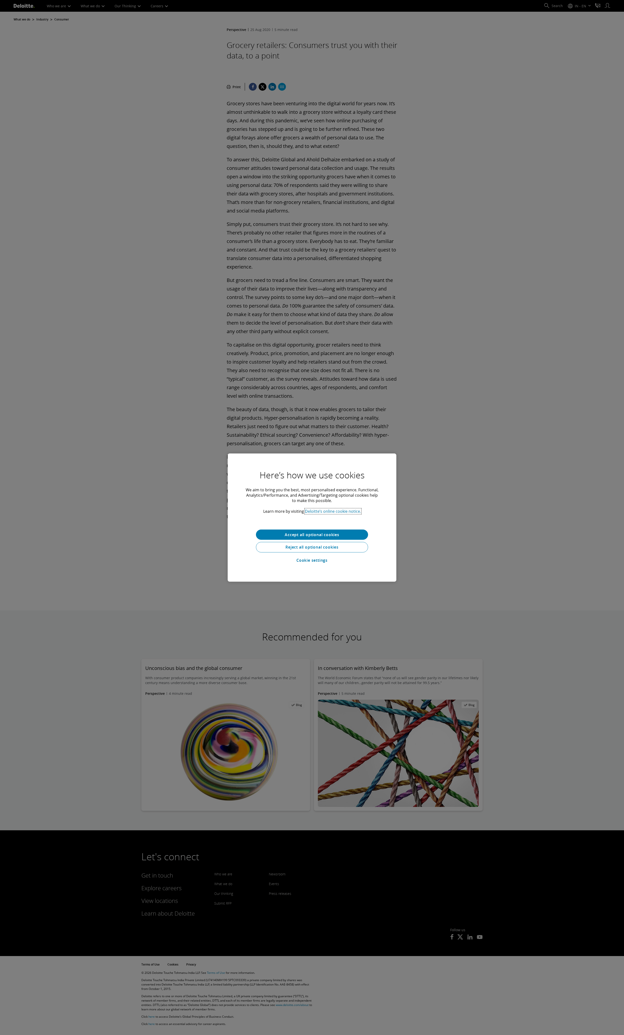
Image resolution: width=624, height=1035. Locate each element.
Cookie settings (312, 560)
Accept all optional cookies (312, 534)
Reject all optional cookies (312, 547)
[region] (312, 517)
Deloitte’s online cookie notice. (333, 511)
